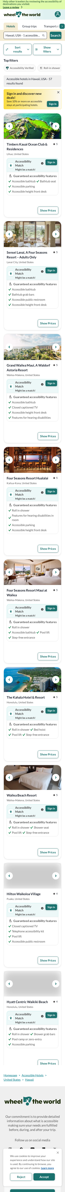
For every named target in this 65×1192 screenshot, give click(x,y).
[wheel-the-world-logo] (22, 14)
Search (55, 35)
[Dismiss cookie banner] (58, 1153)
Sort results (17, 49)
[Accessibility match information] (42, 163)
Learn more (47, 1168)
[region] (32, 126)
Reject (21, 1177)
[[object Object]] (58, 92)
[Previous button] (9, 126)
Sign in (51, 162)
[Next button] (62, 26)
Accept (44, 1177)
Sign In (53, 103)
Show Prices (48, 210)
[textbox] (25, 35)
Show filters (47, 49)
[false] (57, 14)
